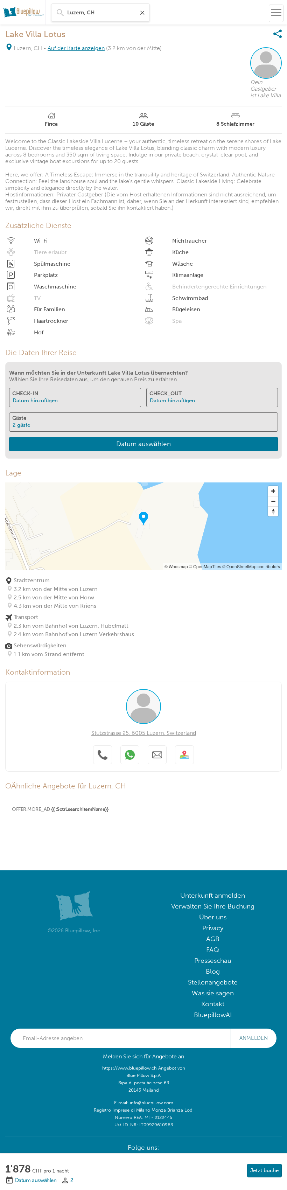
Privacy (212, 928)
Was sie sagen (213, 993)
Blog (213, 971)
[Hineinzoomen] (273, 491)
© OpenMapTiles (205, 566)
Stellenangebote (213, 982)
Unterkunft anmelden (212, 895)
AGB (212, 939)
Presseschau (212, 960)
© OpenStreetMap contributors (251, 566)
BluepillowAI (213, 1015)
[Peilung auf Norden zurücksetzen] (273, 511)
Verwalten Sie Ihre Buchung (212, 906)
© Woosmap (176, 566)
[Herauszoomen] (273, 501)
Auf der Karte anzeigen (76, 48)
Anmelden (253, 1038)
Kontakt (212, 1004)
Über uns (212, 917)
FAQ (212, 950)
